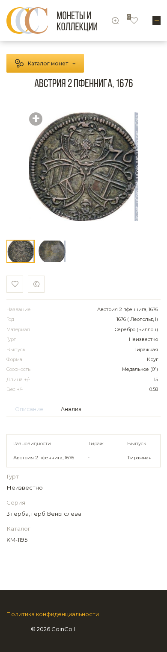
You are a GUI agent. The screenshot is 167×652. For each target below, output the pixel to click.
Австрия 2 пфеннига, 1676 (43, 458)
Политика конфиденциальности (52, 614)
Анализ (71, 409)
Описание (29, 409)
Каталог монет (48, 63)
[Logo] (51, 20)
